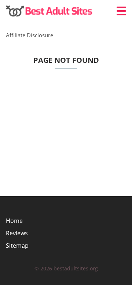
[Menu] (121, 11)
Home (14, 221)
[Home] (50, 11)
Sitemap (17, 246)
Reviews (17, 233)
